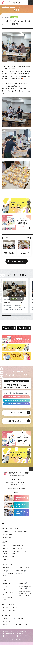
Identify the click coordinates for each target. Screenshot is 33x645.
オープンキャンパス (8, 604)
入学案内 (4, 580)
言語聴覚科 (6, 560)
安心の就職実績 (7, 537)
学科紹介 (4, 542)
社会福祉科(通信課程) (17, 548)
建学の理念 (6, 567)
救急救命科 (15, 557)
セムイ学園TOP (5, 7)
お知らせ (5, 618)
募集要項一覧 (6, 583)
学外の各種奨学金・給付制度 (9, 599)
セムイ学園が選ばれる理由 (10, 528)
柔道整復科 (6, 557)
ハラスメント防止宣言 (8, 574)
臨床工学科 (6, 548)
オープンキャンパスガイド (10, 607)
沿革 (4, 570)
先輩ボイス (6, 624)
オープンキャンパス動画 (9, 610)
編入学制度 (22, 583)
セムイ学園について (8, 564)
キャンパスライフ (7, 621)
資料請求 (7, 636)
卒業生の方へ (22, 631)
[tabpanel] (15, 295)
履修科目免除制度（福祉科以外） (25, 587)
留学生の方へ (22, 633)
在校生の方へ (8, 631)
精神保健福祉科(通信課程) (19, 551)
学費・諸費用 (6, 589)
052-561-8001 (12, 487)
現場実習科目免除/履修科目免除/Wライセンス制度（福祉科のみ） (25, 593)
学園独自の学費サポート (9, 592)
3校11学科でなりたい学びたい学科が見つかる (15, 531)
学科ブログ (12, 7)
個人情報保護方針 (23, 636)
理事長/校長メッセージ (23, 567)
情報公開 (19, 573)
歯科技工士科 (15, 554)
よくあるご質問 (19, 618)
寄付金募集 (20, 570)
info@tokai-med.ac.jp (19, 488)
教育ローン (6, 595)
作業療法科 (6, 554)
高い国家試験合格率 (8, 534)
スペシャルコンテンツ (21, 624)
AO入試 (5, 586)
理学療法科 (6, 551)
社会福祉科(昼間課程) (17, 545)
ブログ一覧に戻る (17, 261)
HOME (4, 523)
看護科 (4, 545)
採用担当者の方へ (9, 633)
